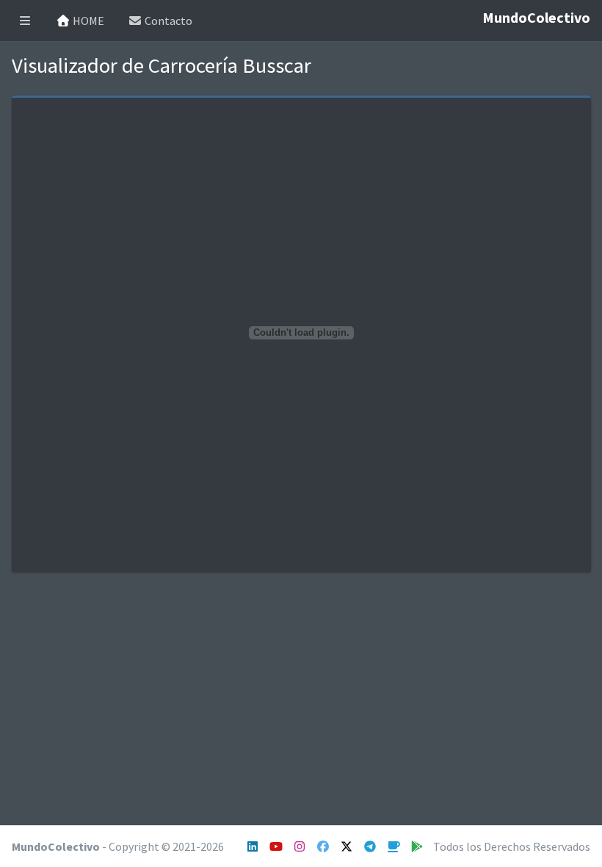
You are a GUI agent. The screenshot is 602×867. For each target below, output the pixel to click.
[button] (25, 20)
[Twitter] (347, 846)
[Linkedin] (253, 846)
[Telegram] (371, 846)
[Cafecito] (394, 846)
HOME (87, 20)
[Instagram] (277, 846)
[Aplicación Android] (418, 846)
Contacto (167, 20)
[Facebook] (324, 846)
